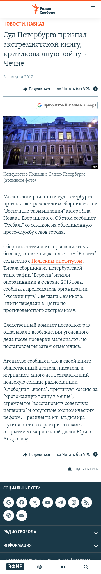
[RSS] (86, 502)
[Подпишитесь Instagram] (73, 502)
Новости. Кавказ (23, 24)
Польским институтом (56, 261)
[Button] (36, 89)
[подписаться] (21, 515)
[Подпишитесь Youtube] (47, 502)
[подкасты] (39, 567)
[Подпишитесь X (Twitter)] (34, 502)
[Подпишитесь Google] (8, 502)
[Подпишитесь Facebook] (21, 502)
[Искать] (86, 567)
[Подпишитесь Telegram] (60, 502)
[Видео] (62, 567)
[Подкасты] (8, 515)
